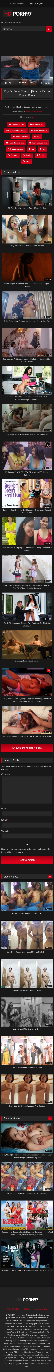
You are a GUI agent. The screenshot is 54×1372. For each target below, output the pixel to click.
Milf (38, 137)
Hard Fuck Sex (22, 137)
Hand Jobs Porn (40, 130)
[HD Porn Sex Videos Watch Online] (22, 14)
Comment (5, 774)
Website (5, 831)
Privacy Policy (12, 1309)
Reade (28, 155)
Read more (25, 117)
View (27, 161)
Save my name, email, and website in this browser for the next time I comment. (26, 850)
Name (4, 808)
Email (4, 820)
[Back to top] (46, 1364)
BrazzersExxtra (16, 149)
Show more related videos (27, 747)
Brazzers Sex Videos (16, 130)
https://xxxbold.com (34, 112)
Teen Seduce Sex (39, 143)
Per (43, 149)
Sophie (42, 155)
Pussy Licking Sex (16, 143)
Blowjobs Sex (37, 124)
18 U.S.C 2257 (41, 1309)
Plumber (13, 155)
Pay (32, 149)
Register (40, 3)
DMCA (27, 1309)
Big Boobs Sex (18, 124)
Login (31, 3)
